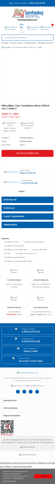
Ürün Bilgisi (10, 200)
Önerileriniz (10, 225)
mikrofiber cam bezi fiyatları (34, 242)
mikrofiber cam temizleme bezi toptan (18, 261)
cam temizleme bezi (39, 249)
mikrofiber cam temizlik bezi (14, 257)
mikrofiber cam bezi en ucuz (26, 253)
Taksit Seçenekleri (13, 216)
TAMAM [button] (43, 476)
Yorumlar (9, 208)
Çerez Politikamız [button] (9, 481)
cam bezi (7, 253)
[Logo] (27, 14)
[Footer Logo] (27, 372)
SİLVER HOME (26, 141)
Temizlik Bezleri (26, 138)
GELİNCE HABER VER (27, 153)
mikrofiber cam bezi (11, 242)
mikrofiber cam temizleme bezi (15, 249)
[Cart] (47, 28)
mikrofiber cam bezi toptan (14, 246)
